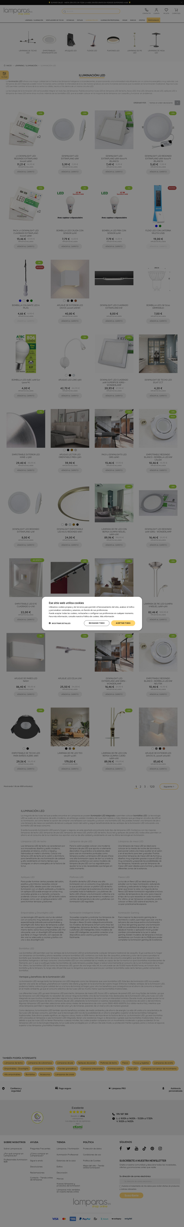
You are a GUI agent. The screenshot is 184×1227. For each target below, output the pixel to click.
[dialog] (92, 613)
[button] (59, 623)
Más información (107, 616)
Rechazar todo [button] (97, 623)
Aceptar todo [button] (123, 623)
